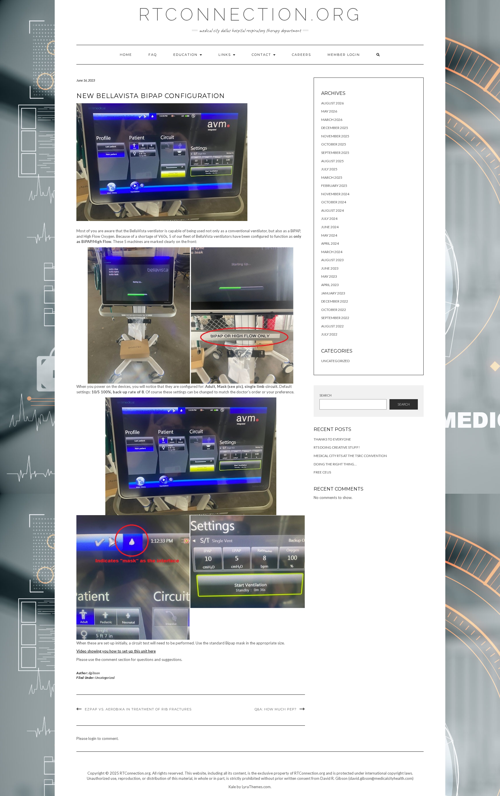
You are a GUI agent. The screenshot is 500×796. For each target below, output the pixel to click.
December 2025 (334, 128)
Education (186, 55)
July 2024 (329, 218)
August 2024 (332, 210)
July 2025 (329, 169)
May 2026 (329, 111)
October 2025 (333, 144)
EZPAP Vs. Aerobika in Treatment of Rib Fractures (138, 709)
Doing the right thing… (335, 464)
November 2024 (335, 194)
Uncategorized (105, 677)
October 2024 (333, 202)
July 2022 (329, 334)
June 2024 (330, 227)
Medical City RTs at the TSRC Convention (350, 456)
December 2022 (334, 301)
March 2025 (331, 177)
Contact (262, 55)
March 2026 (331, 119)
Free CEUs (322, 472)
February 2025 (334, 185)
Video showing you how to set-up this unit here (116, 651)
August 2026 (332, 103)
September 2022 (335, 318)
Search (325, 395)
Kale (232, 786)
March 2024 (331, 252)
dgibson (94, 673)
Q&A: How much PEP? (276, 709)
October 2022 (333, 309)
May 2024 (329, 235)
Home (126, 55)
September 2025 (335, 152)
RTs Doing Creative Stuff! (337, 447)
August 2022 (332, 326)
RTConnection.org (250, 14)
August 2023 (332, 260)
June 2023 (330, 268)
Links (225, 55)
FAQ (152, 55)
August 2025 (332, 161)
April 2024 (330, 243)
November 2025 (335, 136)
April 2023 (330, 285)
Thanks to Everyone (332, 439)
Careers (301, 55)
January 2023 (333, 293)
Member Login (344, 55)
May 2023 (329, 276)
